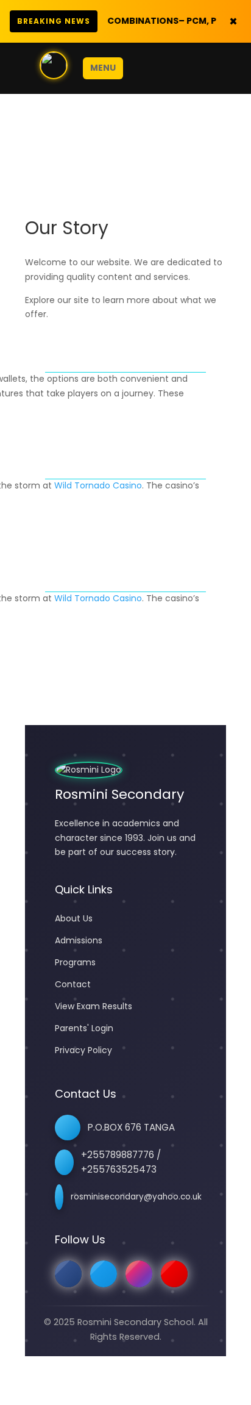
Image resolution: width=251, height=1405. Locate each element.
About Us (74, 918)
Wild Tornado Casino (98, 485)
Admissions (78, 940)
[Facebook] (68, 1273)
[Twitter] (103, 1273)
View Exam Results (93, 1006)
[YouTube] (174, 1273)
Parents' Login (84, 1028)
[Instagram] (138, 1273)
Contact (73, 984)
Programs (75, 962)
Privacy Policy (83, 1050)
